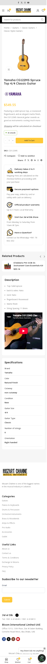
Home (7, 27)
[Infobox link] (10, 615)
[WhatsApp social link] (38, 160)
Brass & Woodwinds (10, 518)
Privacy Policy (7, 566)
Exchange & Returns (10, 562)
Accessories (7, 532)
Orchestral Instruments (11, 514)
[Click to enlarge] (9, 69)
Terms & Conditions (10, 557)
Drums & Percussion (10, 509)
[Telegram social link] (41, 160)
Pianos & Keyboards (10, 505)
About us (6, 548)
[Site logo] (23, 10)
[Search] (42, 19)
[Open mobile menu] (3, 10)
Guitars (15, 27)
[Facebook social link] (18, 2)
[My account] (37, 10)
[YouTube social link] (28, 2)
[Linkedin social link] (35, 160)
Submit (7, 599)
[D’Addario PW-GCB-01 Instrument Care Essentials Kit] (7, 266)
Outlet (4, 536)
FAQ (4, 571)
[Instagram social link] (25, 2)
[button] (40, 257)
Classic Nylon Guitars (13, 31)
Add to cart (29, 140)
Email (4, 585)
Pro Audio (6, 527)
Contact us (6, 553)
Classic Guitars (28, 27)
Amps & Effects (8, 523)
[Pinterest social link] (31, 160)
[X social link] (21, 2)
